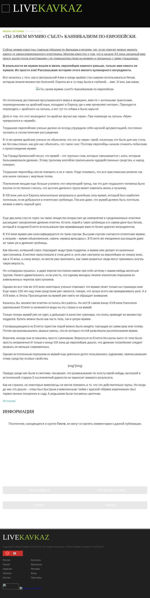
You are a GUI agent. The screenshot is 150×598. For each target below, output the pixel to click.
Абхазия (7, 573)
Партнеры (36, 577)
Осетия (6, 577)
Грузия (6, 564)
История (18, 31)
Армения (7, 569)
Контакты (36, 560)
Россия (6, 560)
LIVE (47, 8)
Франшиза (36, 564)
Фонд (33, 573)
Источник (9, 401)
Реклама (35, 569)
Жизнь (7, 31)
